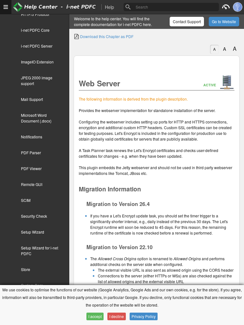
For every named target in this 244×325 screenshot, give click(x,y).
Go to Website (224, 21)
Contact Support (187, 21)
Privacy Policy (144, 316)
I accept (95, 316)
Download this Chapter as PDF (106, 36)
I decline (116, 316)
